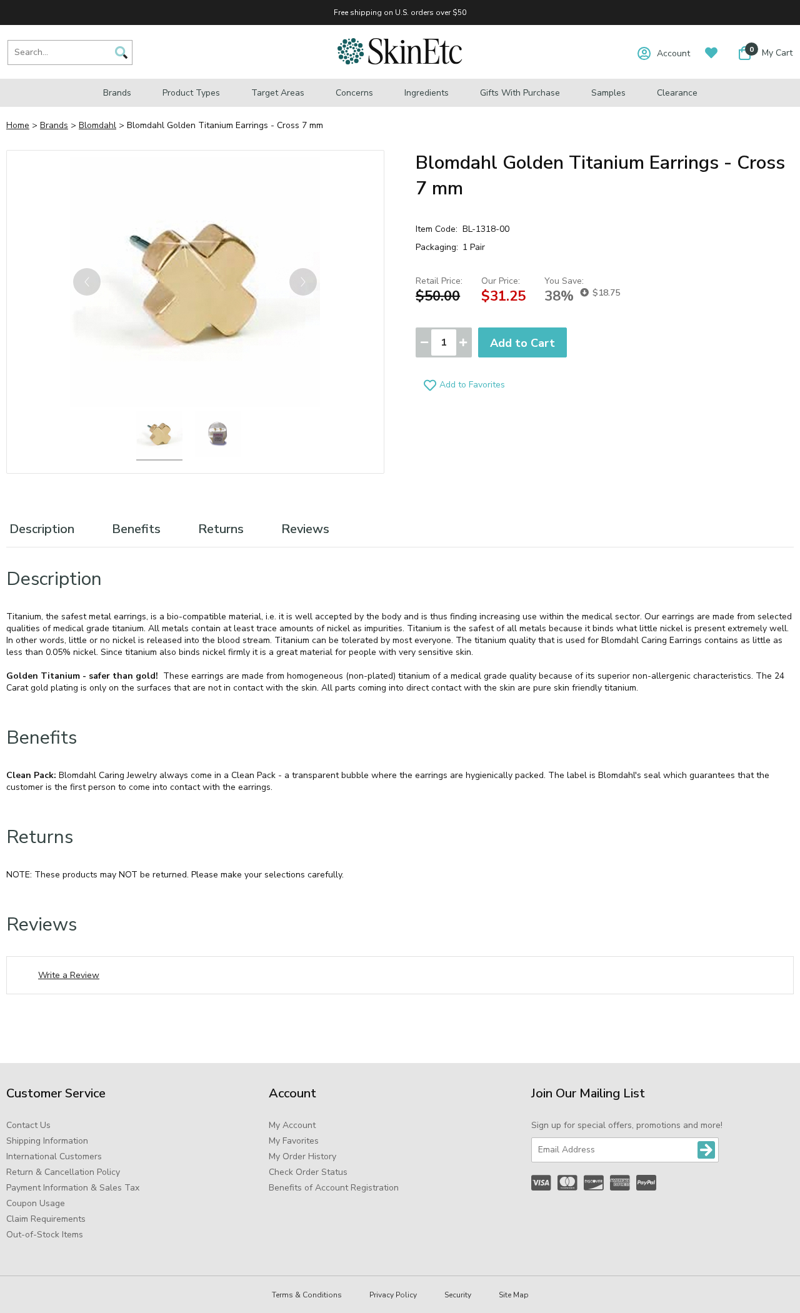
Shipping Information (47, 1141)
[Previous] (87, 282)
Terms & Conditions (307, 1295)
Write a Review (68, 975)
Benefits (136, 529)
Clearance (677, 93)
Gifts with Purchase (520, 93)
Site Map (514, 1295)
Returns (221, 529)
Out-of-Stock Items (44, 1235)
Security (457, 1295)
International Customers (54, 1156)
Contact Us (28, 1125)
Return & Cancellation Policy (63, 1172)
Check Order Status (308, 1172)
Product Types (191, 93)
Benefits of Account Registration (334, 1188)
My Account (292, 1125)
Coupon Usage (35, 1203)
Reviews (305, 529)
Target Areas (277, 93)
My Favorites (294, 1141)
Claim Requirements (46, 1219)
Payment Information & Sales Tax (72, 1188)
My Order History (302, 1156)
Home (17, 125)
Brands (117, 93)
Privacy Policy (393, 1295)
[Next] (303, 282)
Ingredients (426, 93)
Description (41, 529)
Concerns (354, 93)
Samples (608, 93)
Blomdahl (97, 125)
